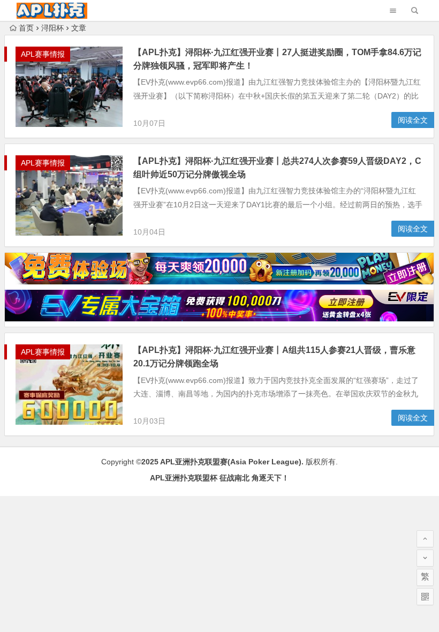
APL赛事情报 (43, 54)
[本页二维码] (425, 596)
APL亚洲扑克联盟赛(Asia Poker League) (230, 461)
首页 (26, 28)
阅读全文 (413, 120)
